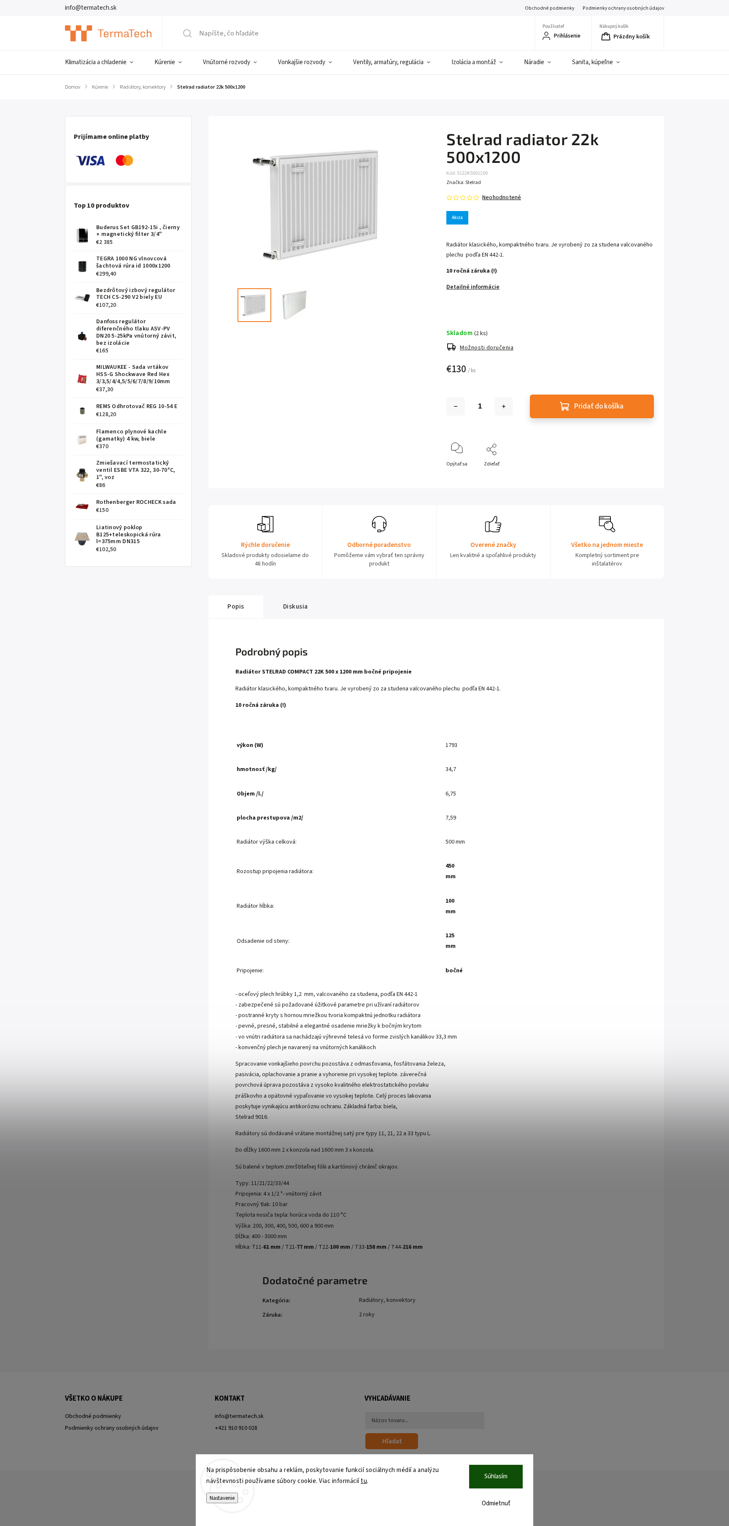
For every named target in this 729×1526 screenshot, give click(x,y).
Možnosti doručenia (486, 348)
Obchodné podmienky (549, 8)
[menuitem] (104, 62)
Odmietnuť (496, 1503)
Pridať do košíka (599, 406)
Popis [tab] (235, 606)
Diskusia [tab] (295, 606)
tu (364, 1481)
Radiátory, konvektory (387, 1300)
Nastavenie (222, 1498)
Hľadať (392, 1441)
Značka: (463, 182)
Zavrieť (639, 478)
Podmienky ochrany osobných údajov (623, 8)
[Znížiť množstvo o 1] (455, 406)
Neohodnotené (501, 197)
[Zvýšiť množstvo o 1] (503, 406)
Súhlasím (496, 1476)
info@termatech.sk (239, 1416)
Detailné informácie (473, 287)
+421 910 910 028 (236, 1428)
